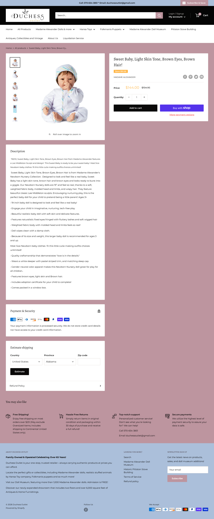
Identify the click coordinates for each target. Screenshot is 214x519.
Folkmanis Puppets (110, 29)
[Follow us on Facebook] (86, 510)
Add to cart (135, 107)
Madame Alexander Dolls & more (53, 29)
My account (176, 16)
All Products (24, 29)
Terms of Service (132, 476)
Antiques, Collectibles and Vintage (24, 38)
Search (127, 457)
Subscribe (177, 478)
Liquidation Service (73, 38)
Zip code (82, 355)
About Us (53, 38)
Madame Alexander (124, 77)
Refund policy (131, 481)
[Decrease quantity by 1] (129, 97)
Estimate (20, 371)
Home (9, 29)
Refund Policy (17, 385)
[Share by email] (202, 77)
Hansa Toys (86, 29)
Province (49, 355)
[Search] (159, 15)
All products (20, 48)
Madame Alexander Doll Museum (148, 29)
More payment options (182, 114)
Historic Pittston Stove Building (136, 471)
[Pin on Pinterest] (191, 77)
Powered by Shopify (15, 508)
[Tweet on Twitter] (196, 77)
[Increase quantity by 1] (144, 97)
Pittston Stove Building (183, 29)
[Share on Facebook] (185, 77)
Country (14, 355)
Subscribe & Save (196, 3)
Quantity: (119, 97)
